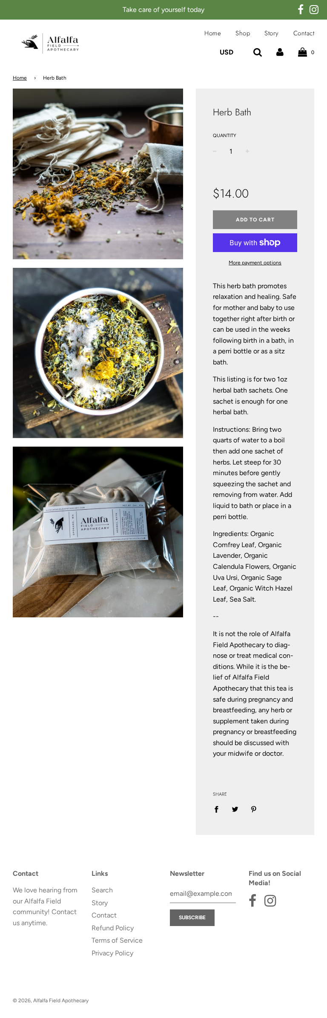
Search (102, 890)
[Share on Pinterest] (253, 809)
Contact (304, 33)
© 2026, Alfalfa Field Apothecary (51, 1001)
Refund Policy (113, 928)
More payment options (255, 263)
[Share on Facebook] (219, 809)
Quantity (224, 135)
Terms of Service (117, 940)
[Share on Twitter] (235, 809)
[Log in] (280, 52)
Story (271, 33)
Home (212, 33)
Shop (242, 33)
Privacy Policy (112, 953)
